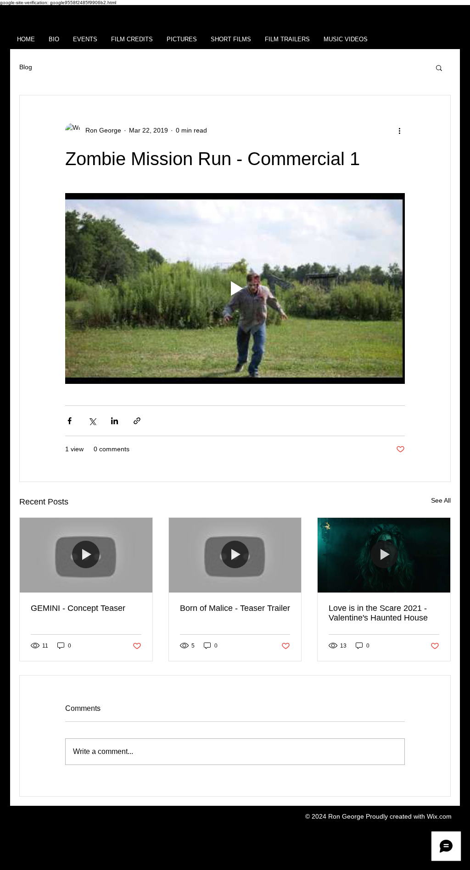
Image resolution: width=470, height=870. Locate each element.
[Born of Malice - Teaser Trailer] (235, 555)
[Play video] (235, 288)
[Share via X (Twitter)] (92, 420)
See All (441, 500)
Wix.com (439, 816)
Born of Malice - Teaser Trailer (235, 608)
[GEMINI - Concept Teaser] (86, 555)
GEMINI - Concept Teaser (78, 608)
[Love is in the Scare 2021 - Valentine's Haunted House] (384, 555)
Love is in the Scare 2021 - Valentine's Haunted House (378, 613)
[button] (439, 67)
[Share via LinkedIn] (114, 420)
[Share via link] (137, 420)
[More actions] (399, 130)
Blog (25, 67)
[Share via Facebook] (69, 420)
